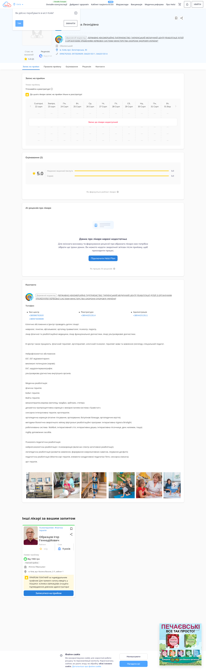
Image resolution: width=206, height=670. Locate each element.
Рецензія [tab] (86, 66)
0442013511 (89, 53)
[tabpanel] (103, 289)
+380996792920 (36, 315)
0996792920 (65, 53)
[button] (182, 18)
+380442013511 (140, 315)
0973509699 (77, 53)
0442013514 (101, 53)
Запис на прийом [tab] (31, 66)
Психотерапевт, (47, 527)
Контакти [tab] (100, 66)
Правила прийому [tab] (52, 66)
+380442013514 (88, 315)
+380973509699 (36, 319)
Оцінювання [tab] (72, 66)
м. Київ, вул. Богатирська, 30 (73, 49)
